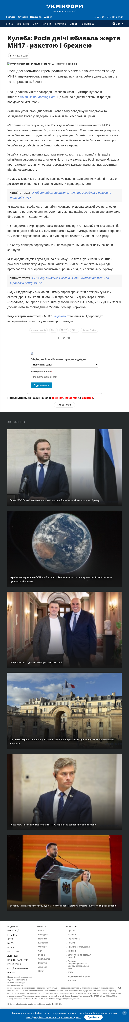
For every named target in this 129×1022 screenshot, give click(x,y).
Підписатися (41, 385)
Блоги (10, 947)
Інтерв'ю (12, 935)
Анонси (48, 16)
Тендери (72, 951)
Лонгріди (12, 956)
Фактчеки (42, 947)
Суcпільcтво (44, 959)
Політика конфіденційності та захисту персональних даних (78, 965)
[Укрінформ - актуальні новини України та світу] (64, 6)
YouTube (87, 397)
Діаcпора (42, 967)
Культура (60, 23)
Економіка (23, 23)
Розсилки (72, 980)
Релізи (11, 973)
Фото (10, 939)
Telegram (57, 397)
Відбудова (43, 935)
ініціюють (59, 316)
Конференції (14, 964)
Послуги (10, 16)
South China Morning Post (37, 97)
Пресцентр (36, 16)
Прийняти (93, 1017)
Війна (9, 23)
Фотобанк (22, 16)
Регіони (46, 23)
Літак (53, 330)
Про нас (71, 931)
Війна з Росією (89, 330)
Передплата (74, 939)
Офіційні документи (18, 968)
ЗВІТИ (70, 972)
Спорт (73, 23)
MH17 (64, 330)
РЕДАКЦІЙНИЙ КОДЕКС (79, 976)
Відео (10, 943)
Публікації (12, 931)
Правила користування (79, 947)
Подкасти (12, 926)
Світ (35, 23)
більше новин (64, 405)
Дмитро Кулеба (38, 330)
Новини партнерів (17, 960)
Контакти (72, 935)
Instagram (71, 397)
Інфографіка (14, 952)
